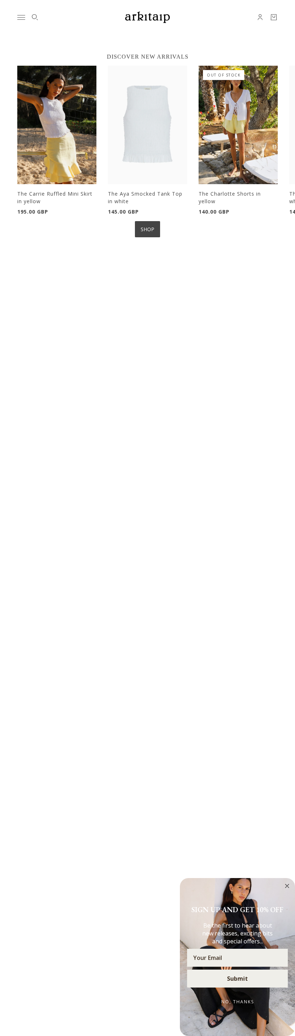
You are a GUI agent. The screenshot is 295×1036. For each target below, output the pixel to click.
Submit (237, 979)
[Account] (260, 17)
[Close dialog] (287, 886)
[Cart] (274, 17)
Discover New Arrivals (148, 56)
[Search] (35, 17)
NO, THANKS (237, 1002)
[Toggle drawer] (21, 17)
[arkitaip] (147, 17)
